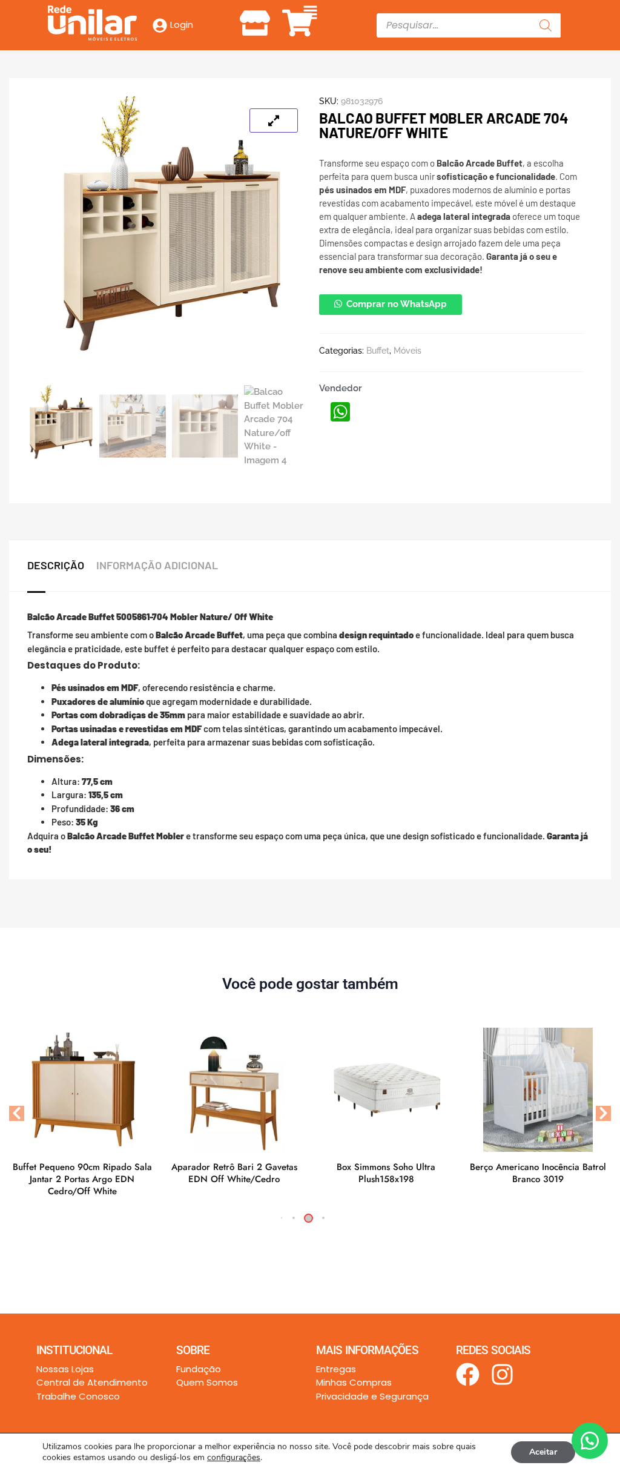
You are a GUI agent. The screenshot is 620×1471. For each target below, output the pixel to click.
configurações (233, 1457)
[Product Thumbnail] (273, 120)
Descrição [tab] (55, 565)
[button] (310, 13)
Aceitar (543, 1452)
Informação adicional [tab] (157, 565)
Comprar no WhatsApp (396, 304)
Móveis (407, 350)
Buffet (377, 350)
